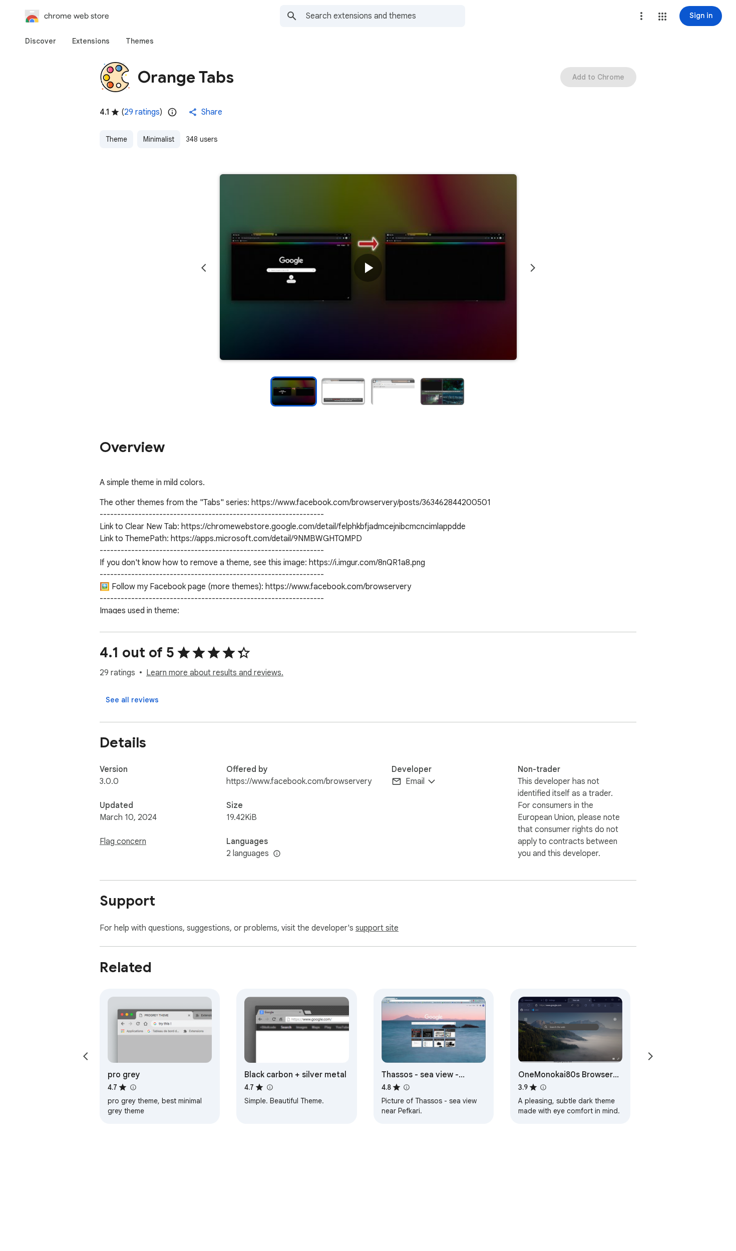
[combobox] (385, 16)
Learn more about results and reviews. (214, 673)
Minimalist (158, 139)
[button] (662, 17)
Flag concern (123, 842)
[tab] (40, 41)
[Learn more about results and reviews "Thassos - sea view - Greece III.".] (407, 1087)
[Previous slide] (204, 268)
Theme (116, 139)
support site (377, 928)
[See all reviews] (132, 700)
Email (415, 781)
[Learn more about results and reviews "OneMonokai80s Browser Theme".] (543, 1087)
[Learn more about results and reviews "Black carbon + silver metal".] (269, 1087)
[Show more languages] (277, 854)
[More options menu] (641, 16)
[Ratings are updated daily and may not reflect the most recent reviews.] (172, 112)
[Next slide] (533, 268)
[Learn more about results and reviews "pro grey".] (133, 1087)
